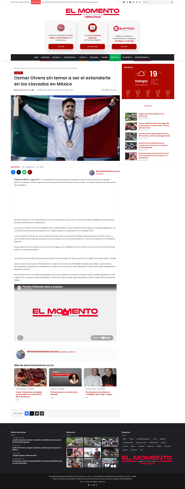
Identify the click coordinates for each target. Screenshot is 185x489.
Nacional (56, 57)
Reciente (148, 106)
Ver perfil (100, 174)
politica (159, 446)
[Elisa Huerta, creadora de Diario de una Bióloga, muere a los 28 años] (92, 462)
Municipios (45, 57)
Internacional (69, 57)
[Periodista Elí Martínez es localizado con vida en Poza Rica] (110, 452)
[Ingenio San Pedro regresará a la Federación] (131, 117)
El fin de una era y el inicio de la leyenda (64, 393)
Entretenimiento (141, 57)
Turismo (104, 57)
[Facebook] (13, 172)
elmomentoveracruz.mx (24, 90)
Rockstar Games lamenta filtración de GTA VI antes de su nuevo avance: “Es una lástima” (154, 155)
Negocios (93, 57)
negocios (150, 446)
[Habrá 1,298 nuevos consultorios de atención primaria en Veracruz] (92, 452)
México (133, 446)
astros (131, 439)
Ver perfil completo (67, 352)
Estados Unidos (141, 442)
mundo (125, 446)
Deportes (114, 57)
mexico (163, 442)
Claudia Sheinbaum (143, 439)
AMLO (124, 439)
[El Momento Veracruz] (92, 13)
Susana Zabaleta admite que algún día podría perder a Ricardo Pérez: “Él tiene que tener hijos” (154, 125)
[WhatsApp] (24, 172)
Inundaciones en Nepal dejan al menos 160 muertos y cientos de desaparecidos (154, 135)
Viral (141, 450)
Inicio (17, 68)
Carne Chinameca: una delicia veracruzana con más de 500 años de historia (29, 394)
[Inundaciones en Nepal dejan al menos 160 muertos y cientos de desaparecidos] (131, 137)
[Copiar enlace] (30, 172)
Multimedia (126, 57)
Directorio (101, 482)
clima (155, 439)
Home (36, 57)
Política (82, 57)
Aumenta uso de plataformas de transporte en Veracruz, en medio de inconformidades (153, 145)
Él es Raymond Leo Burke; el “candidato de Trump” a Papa (98, 393)
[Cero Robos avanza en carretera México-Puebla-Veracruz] (74, 462)
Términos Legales (91, 482)
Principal (167, 446)
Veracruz (134, 450)
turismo (125, 450)
